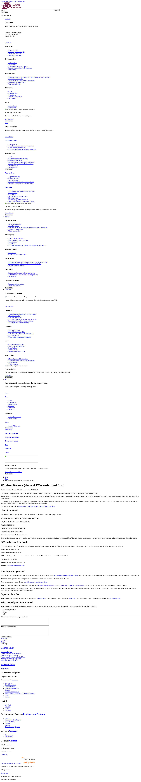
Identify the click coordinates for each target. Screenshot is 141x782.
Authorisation (12, 63)
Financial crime (13, 198)
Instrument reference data (16, 284)
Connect (7, 723)
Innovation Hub (13, 165)
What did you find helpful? (9, 627)
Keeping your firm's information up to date (21, 182)
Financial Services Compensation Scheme (71, 585)
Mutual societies (13, 167)
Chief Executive (13, 93)
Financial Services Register (13, 720)
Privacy (7, 695)
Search (3, 10)
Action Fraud (5, 668)
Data (6, 445)
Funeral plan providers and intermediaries (20, 164)
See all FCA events (14, 426)
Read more (8, 375)
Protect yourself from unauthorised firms (13, 657)
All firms (11, 157)
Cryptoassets (12, 194)
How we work (9, 119)
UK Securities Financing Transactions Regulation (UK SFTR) (27, 245)
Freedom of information (12, 692)
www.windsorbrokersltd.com (15, 565)
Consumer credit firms (15, 160)
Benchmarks (12, 253)
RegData (7, 725)
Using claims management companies (19, 337)
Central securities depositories (17, 254)
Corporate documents (12, 437)
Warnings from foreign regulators (11, 659)
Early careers (12, 107)
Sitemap (7, 697)
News (6, 379)
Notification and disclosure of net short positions (23, 275)
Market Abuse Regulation (16, 265)
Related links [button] (7, 648)
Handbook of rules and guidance (18, 66)
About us (7, 19)
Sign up (7, 393)
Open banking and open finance (18, 200)
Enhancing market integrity (16, 52)
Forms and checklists (14, 224)
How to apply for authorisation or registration (22, 149)
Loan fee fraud (12, 348)
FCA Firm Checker (14, 316)
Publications (8, 430)
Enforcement (12, 64)
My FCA (7, 718)
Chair (10, 91)
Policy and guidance (11, 433)
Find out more (9, 137)
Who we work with (14, 84)
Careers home (12, 106)
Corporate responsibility (15, 79)
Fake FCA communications (16, 346)
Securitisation (12, 242)
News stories (12, 402)
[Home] (11, 8)
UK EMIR (11, 243)
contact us (72, 598)
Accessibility (8, 683)
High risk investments (15, 317)
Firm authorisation (11, 140)
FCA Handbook (9, 721)
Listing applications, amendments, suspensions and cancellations (27, 227)
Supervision (12, 70)
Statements (11, 407)
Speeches (11, 406)
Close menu (8, 121)
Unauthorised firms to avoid (9, 655)
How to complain (13, 335)
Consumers (8, 289)
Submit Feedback (6, 636)
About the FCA (13, 50)
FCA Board (12, 98)
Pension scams (12, 350)
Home (6, 477)
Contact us (8, 42)
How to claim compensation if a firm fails (20, 333)
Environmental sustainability (17, 82)
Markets (7, 216)
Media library (12, 418)
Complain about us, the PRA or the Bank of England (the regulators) (29, 77)
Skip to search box (19, 1)
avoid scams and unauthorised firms (36, 582)
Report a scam (12, 362)
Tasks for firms (9, 173)
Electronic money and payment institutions (21, 162)
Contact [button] (13, 740)
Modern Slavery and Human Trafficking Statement (20, 693)
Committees (12, 95)
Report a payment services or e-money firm (21, 360)
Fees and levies (13, 180)
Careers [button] (13, 731)
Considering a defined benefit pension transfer (22, 314)
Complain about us (10, 685)
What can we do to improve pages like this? (14, 617)
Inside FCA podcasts (14, 417)
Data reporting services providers (18, 240)
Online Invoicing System (12, 727)
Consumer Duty (13, 193)
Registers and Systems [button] (34, 714)
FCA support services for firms (17, 196)
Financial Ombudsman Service (47, 585)
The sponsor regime (14, 231)
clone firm (41, 598)
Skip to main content (7, 1)
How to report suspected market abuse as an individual (24, 264)
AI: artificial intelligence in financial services (21, 191)
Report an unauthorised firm (9, 660)
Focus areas (8, 187)
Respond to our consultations (13, 472)
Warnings (11, 409)
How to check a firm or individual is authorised (22, 319)
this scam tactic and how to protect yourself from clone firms (36, 506)
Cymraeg (7, 690)
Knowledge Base (13, 226)
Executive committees (15, 97)
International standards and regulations (20, 68)
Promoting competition (15, 53)
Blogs (10, 400)
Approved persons (14, 177)
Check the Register (6, 652)
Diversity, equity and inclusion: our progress (21, 80)
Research (8, 448)
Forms (7, 452)
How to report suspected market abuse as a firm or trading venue (27, 262)
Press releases (12, 404)
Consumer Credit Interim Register (11, 653)
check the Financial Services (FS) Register (66, 575)
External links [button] (8, 664)
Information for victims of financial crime (20, 321)
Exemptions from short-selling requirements (21, 273)
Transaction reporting (14, 286)
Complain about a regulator (16, 332)
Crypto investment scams (16, 344)
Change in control (13, 178)
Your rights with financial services (18, 323)
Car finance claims (14, 330)
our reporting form (114, 598)
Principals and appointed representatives (20, 183)
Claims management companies (18, 158)
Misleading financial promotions (18, 359)
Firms (6, 123)
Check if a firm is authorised (17, 147)
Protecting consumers (14, 55)
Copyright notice (10, 686)
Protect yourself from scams (16, 351)
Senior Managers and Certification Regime (21, 201)
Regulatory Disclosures (15, 229)
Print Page (4, 638)
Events (7, 422)
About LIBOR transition (15, 238)
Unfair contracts (13, 364)
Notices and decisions (11, 441)
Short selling (12, 276)
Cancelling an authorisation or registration (21, 146)
